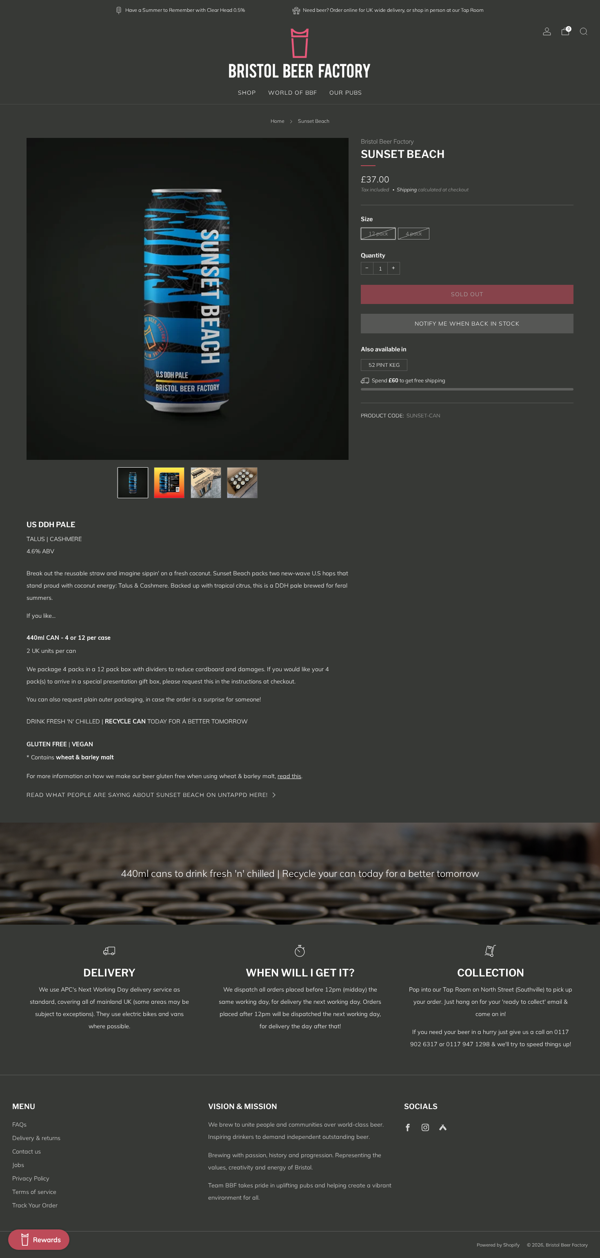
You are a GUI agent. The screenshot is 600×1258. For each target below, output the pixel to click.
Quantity (373, 256)
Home (277, 121)
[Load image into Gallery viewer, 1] (133, 482)
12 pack (378, 234)
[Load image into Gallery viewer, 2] (169, 482)
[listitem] (180, 10)
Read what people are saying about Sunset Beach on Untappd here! (147, 795)
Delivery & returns (36, 1138)
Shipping (407, 190)
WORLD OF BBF (292, 92)
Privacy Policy (30, 1178)
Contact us (26, 1151)
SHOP (247, 92)
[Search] (584, 31)
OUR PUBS (345, 92)
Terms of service (34, 1192)
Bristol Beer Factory (387, 141)
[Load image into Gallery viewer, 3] (206, 482)
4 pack (414, 234)
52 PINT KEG (384, 365)
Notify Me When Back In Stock (467, 324)
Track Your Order (35, 1205)
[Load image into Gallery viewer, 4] (242, 482)
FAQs (19, 1124)
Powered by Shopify (498, 1245)
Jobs (18, 1165)
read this (289, 776)
